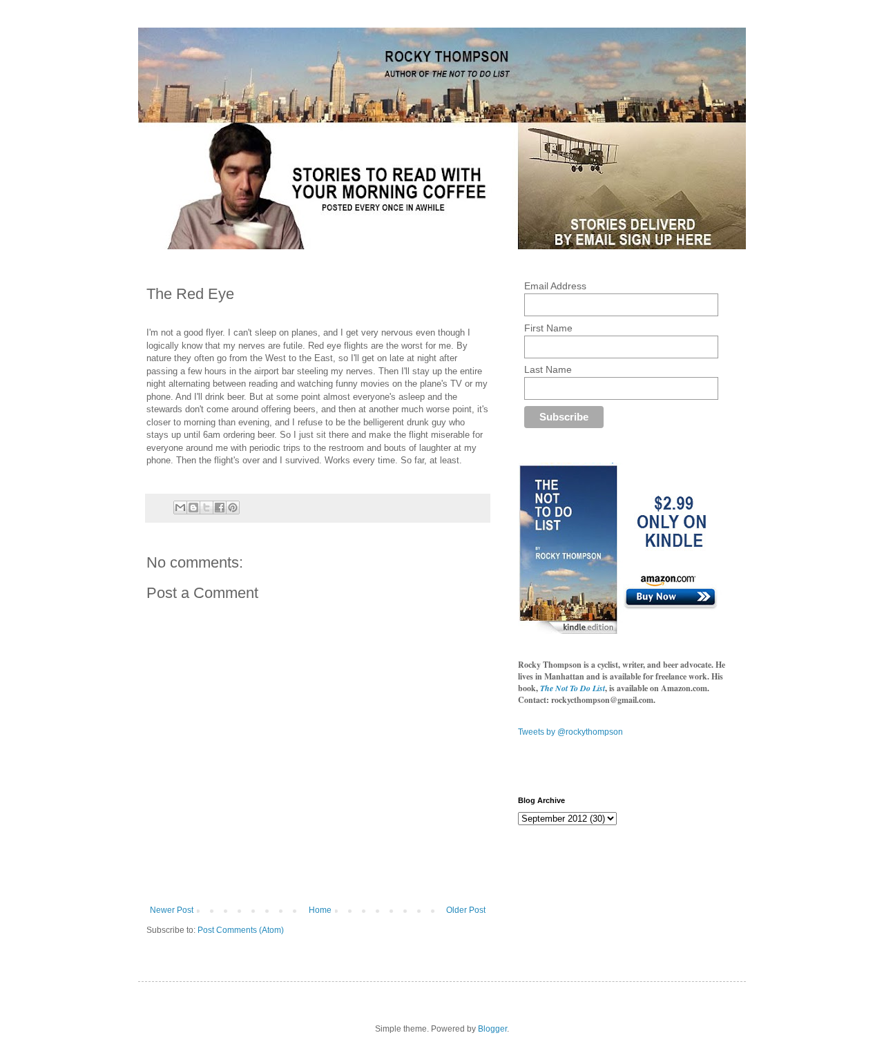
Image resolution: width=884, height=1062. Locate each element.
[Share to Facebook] (220, 507)
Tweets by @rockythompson (570, 732)
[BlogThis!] (193, 507)
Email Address (555, 285)
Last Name (548, 369)
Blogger (492, 1029)
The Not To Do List (572, 688)
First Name (548, 328)
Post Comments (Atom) (241, 930)
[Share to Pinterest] (233, 507)
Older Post (466, 910)
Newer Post (171, 910)
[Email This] (180, 507)
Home (320, 910)
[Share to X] (206, 507)
